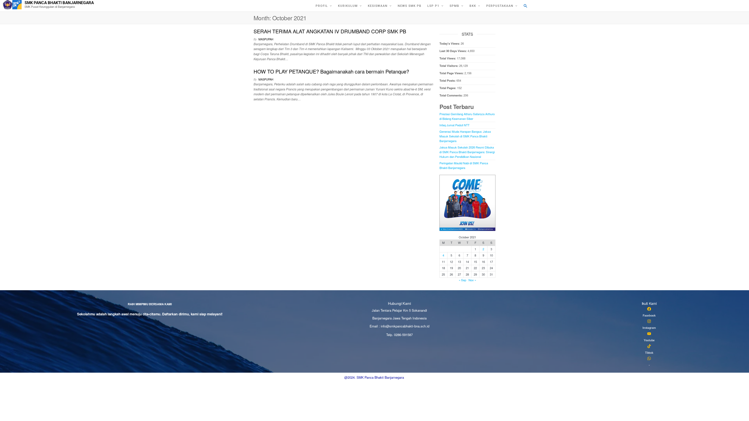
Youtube (649, 340)
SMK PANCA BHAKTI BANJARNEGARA (59, 2)
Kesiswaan (378, 6)
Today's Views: (450, 43)
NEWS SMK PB (410, 6)
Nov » (472, 280)
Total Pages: (448, 88)
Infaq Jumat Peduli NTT (454, 125)
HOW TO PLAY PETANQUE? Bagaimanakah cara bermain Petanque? (331, 71)
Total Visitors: (449, 66)
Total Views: (448, 58)
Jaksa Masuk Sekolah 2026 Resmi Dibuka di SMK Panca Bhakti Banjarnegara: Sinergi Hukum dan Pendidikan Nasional (467, 152)
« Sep (462, 280)
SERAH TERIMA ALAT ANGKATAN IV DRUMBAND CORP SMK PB (330, 31)
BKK (472, 6)
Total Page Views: (451, 73)
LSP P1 (433, 6)
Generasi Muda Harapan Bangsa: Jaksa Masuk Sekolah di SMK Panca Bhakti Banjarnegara (465, 136)
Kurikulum (348, 6)
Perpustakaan (499, 6)
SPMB (454, 6)
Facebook (649, 315)
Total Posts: (447, 80)
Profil (322, 6)
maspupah (265, 39)
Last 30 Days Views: (453, 51)
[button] (525, 5)
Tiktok (649, 352)
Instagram (649, 327)
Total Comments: (451, 95)
